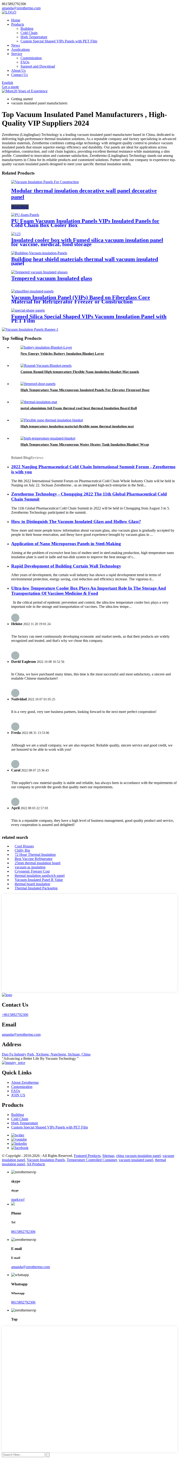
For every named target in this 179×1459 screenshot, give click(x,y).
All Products (36, 1164)
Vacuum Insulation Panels (46, 1160)
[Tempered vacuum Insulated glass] (39, 272)
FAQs (25, 62)
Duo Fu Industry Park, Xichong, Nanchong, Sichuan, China (46, 1054)
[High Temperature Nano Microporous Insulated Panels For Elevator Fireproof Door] (38, 384)
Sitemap (108, 1156)
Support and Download (38, 66)
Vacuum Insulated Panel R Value (39, 880)
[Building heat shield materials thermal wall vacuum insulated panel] (39, 253)
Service (16, 54)
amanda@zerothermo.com (21, 1034)
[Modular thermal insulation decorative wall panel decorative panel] (45, 182)
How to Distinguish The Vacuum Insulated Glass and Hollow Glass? (76, 521)
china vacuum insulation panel (138, 1156)
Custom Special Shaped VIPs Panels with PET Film (59, 41)
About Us (18, 70)
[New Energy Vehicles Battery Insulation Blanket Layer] (46, 347)
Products (17, 24)
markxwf (17, 1199)
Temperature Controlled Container (92, 1160)
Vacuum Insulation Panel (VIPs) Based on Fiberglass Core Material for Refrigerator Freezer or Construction (80, 299)
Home (15, 20)
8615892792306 (23, 1232)
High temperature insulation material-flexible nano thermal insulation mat (77, 426)
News (15, 45)
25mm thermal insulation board (37, 863)
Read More (20, 207)
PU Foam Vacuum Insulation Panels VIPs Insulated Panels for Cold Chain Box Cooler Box (85, 223)
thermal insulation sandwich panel (40, 875)
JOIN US (18, 1095)
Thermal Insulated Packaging (36, 888)
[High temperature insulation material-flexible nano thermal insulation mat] (52, 420)
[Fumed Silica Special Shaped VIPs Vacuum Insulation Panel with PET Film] (28, 310)
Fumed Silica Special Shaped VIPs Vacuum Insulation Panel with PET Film (88, 318)
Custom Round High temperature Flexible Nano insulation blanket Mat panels (80, 372)
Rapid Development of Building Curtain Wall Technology (66, 566)
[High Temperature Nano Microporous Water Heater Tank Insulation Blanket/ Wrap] (48, 438)
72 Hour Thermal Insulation (35, 855)
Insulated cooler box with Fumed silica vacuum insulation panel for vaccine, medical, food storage (87, 242)
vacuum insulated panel (136, 1160)
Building (27, 29)
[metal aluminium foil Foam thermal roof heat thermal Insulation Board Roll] (39, 402)
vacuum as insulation (30, 867)
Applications (20, 50)
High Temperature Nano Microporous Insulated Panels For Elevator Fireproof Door (85, 390)
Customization (31, 58)
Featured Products (87, 1156)
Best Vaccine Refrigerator (33, 859)
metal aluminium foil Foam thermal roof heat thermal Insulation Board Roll (79, 408)
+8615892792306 (15, 1015)
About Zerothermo (25, 1082)
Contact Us (19, 75)
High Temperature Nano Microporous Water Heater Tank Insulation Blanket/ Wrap (85, 444)
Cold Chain (29, 33)
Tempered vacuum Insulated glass (51, 278)
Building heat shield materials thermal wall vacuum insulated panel (84, 261)
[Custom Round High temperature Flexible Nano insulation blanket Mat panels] (46, 366)
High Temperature (34, 37)
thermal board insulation (32, 884)
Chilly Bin (22, 850)
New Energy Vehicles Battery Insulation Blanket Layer (62, 353)
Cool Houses (24, 846)
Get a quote (10, 87)
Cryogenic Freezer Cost (32, 871)
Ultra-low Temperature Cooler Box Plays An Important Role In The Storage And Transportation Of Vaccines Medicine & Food (88, 591)
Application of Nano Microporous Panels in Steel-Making (66, 543)
